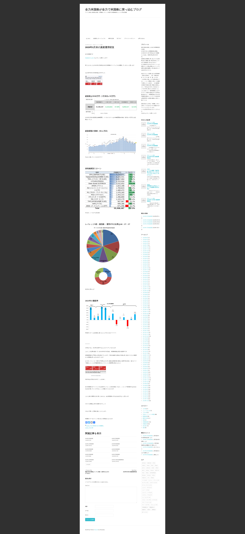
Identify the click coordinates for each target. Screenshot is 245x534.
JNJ (153, 468)
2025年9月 (145, 253)
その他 (144, 409)
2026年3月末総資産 (147, 222)
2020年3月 (145, 372)
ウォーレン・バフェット (153, 480)
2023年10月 (146, 290)
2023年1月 (145, 308)
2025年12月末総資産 (89, 443)
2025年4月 (145, 260)
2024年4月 (145, 279)
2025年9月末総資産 (116, 443)
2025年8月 (145, 254)
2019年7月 (145, 387)
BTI (154, 463)
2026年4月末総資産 (89, 438)
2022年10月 (146, 313)
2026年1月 (145, 245)
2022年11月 (146, 311)
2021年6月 (145, 344)
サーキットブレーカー (146, 485)
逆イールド (144, 512)
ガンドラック (145, 482)
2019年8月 (145, 385)
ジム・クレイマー (146, 497)
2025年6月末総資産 (89, 449)
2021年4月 (145, 347)
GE (143, 468)
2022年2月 (145, 328)
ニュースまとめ (146, 410)
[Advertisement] (122, 27)
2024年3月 (145, 281)
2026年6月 (145, 237)
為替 (144, 420)
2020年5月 (145, 368)
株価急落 (145, 416)
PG (143, 472)
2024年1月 (145, 285)
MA (143, 470)
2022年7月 (145, 319)
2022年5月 (145, 323)
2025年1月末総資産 (116, 454)
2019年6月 (145, 389)
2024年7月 (145, 273)
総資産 (144, 509)
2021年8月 (145, 340)
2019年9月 (145, 383)
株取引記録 (111, 38)
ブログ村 (145, 412)
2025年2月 (145, 264)
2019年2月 (145, 397)
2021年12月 (146, 332)
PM (147, 472)
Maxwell (96, 530)
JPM (157, 468)
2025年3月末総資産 (116, 449)
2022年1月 (145, 330)
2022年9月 (145, 315)
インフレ (144, 480)
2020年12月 (146, 355)
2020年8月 (145, 363)
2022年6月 (145, 321)
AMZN (149, 463)
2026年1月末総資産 (116, 438)
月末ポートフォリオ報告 (98, 44)
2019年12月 (146, 378)
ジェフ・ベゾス (145, 490)
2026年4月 (145, 241)
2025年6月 (145, 256)
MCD (147, 470)
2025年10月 (146, 251)
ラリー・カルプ (145, 504)
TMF (153, 475)
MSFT (157, 470)
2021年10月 (146, 336)
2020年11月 (146, 357)
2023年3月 (145, 304)
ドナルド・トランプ (146, 499)
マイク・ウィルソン (146, 502)
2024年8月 (145, 271)
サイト (86, 515)
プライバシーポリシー (129, 38)
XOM (152, 477)
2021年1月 (145, 353)
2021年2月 (145, 351)
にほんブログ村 (89, 428)
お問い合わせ (141, 38)
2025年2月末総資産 (89, 454)
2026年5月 (145, 239)
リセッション (154, 504)
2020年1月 (145, 376)
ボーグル (154, 499)
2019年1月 (145, 399)
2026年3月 (145, 243)
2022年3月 (145, 327)
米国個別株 (145, 422)
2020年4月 (145, 370)
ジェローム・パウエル (147, 495)
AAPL (143, 463)
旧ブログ (119, 38)
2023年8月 (145, 294)
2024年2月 (145, 283)
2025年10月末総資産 (148, 443)
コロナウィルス (153, 482)
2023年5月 (145, 300)
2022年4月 (145, 325)
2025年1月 (145, 266)
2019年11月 (146, 380)
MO (152, 470)
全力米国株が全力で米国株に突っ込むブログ (113, 9)
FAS (148, 465)
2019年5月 (145, 391)
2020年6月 (145, 366)
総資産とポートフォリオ (99, 38)
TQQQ (144, 477)
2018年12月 (146, 400)
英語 (144, 427)
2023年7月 (145, 296)
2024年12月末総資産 (89, 459)
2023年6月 (145, 298)
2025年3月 (145, 262)
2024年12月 (146, 268)
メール (86, 510)
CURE (143, 465)
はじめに (88, 38)
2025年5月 (145, 258)
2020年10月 (146, 359)
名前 (86, 506)
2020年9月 (145, 361)
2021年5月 (145, 345)
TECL (148, 475)
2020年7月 (145, 364)
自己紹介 (145, 426)
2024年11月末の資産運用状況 (118, 459)
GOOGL (148, 468)
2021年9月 (145, 338)
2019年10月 (146, 382)
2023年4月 (145, 302)
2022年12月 (146, 309)
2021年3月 (145, 349)
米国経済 (145, 424)
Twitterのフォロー (89, 58)
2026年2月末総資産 (147, 224)
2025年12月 (146, 247)
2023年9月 (145, 292)
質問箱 (153, 509)
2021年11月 (146, 334)
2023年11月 (146, 289)
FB (152, 465)
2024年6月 (145, 275)
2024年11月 (146, 270)
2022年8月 (145, 317)
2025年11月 (146, 249)
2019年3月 (145, 395)
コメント (87, 485)
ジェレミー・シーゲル (147, 492)
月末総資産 (88, 464)
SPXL (143, 475)
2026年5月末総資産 (147, 216)
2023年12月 (146, 287)
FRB (156, 465)
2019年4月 (145, 393)
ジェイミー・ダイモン (146, 487)
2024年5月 (145, 277)
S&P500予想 (153, 472)
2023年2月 (145, 306)
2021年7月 (145, 342)
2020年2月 (145, 374)
